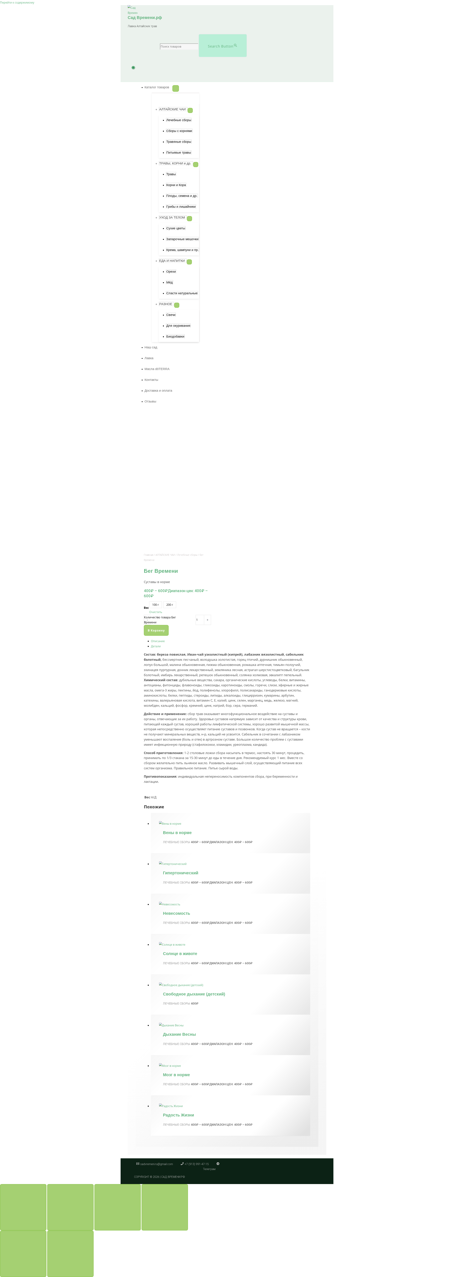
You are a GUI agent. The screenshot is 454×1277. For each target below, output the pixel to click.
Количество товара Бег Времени (160, 619)
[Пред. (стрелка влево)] (23, 1254)
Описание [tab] (158, 641)
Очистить (155, 612)
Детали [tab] (156, 646)
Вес (146, 608)
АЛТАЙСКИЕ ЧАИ (165, 554)
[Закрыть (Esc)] (165, 1207)
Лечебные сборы (187, 554)
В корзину (156, 630)
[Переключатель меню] (175, 88)
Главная (148, 554)
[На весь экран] (70, 1207)
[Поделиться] (117, 1207)
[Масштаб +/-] (23, 1207)
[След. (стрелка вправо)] (70, 1254)
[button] (158, 87)
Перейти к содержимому (17, 2)
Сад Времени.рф (145, 17)
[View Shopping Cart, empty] (135, 72)
